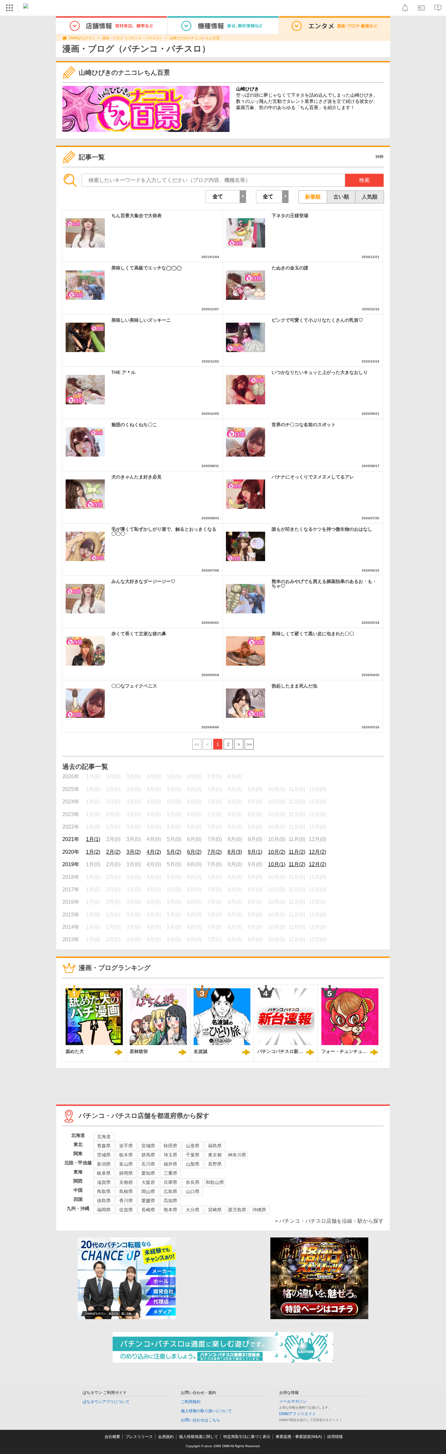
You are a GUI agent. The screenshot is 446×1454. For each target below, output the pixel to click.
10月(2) (276, 852)
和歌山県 (215, 1182)
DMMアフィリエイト (297, 1414)
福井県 (170, 1164)
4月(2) (154, 852)
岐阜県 (104, 1173)
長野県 (215, 1164)
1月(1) (93, 839)
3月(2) (133, 852)
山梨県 (192, 1164)
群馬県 (148, 1154)
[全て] (272, 196)
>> (249, 744)
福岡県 (104, 1209)
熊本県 (170, 1209)
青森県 (104, 1145)
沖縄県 (259, 1209)
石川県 (148, 1164)
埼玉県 (170, 1154)
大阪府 (148, 1182)
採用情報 (335, 1436)
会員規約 (166, 1436)
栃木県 (126, 1154)
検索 (364, 180)
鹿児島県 (237, 1209)
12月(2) (317, 852)
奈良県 (192, 1182)
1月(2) (93, 852)
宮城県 (148, 1145)
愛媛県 (148, 1200)
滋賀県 (104, 1182)
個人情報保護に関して (198, 1436)
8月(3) (235, 852)
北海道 (104, 1136)
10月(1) (276, 864)
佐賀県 (126, 1209)
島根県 (126, 1191)
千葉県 (192, 1154)
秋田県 (170, 1145)
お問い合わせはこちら (200, 1420)
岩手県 (126, 1145)
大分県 (192, 1209)
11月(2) (297, 852)
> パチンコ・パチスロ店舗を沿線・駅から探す (329, 1221)
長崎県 (148, 1209)
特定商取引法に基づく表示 (246, 1436)
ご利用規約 (190, 1401)
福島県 (215, 1145)
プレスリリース (139, 1436)
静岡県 (126, 1173)
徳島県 (104, 1200)
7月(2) (214, 852)
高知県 (170, 1200)
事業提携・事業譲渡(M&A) (299, 1436)
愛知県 (148, 1173)
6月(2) (194, 852)
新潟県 (104, 1164)
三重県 (170, 1173)
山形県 (192, 1145)
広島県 (170, 1191)
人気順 (369, 197)
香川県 (126, 1200)
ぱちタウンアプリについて (106, 1401)
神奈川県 (237, 1154)
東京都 (215, 1154)
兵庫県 (170, 1182)
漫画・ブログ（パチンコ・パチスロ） (132, 38)
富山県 (126, 1164)
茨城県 (104, 1154)
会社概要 (112, 1436)
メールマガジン (293, 1401)
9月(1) (255, 852)
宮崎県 (215, 1209)
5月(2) (174, 852)
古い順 (341, 197)
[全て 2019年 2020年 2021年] (226, 196)
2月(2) (113, 852)
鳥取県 (104, 1191)
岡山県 (148, 1191)
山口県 (192, 1191)
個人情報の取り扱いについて (206, 1411)
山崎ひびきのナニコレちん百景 (194, 38)
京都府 (126, 1182)
